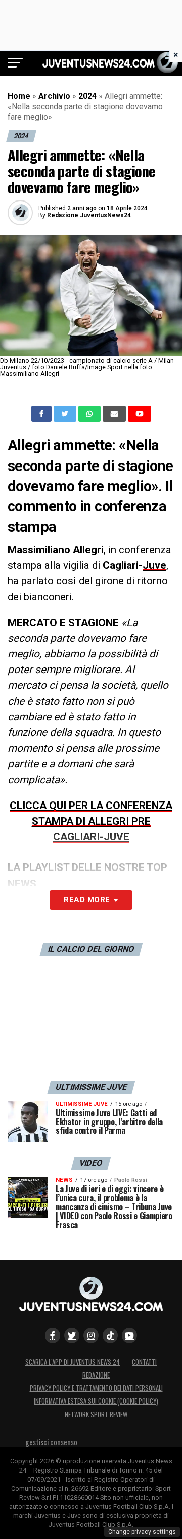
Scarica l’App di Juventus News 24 (72, 1362)
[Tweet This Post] (66, 414)
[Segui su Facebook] (52, 1335)
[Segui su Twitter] (71, 1335)
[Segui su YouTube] (129, 1335)
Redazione (96, 1375)
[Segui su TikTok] (110, 1335)
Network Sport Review (96, 1414)
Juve (154, 565)
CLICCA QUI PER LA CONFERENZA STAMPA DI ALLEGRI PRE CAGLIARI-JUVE (91, 821)
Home (19, 96)
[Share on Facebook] (42, 414)
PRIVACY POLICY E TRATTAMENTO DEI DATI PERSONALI (96, 1388)
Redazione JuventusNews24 (89, 215)
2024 (87, 96)
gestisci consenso (51, 1442)
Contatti (144, 1362)
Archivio (54, 96)
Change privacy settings (142, 1531)
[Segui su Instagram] (91, 1335)
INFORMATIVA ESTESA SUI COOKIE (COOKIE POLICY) (96, 1401)
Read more (87, 899)
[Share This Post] (90, 414)
